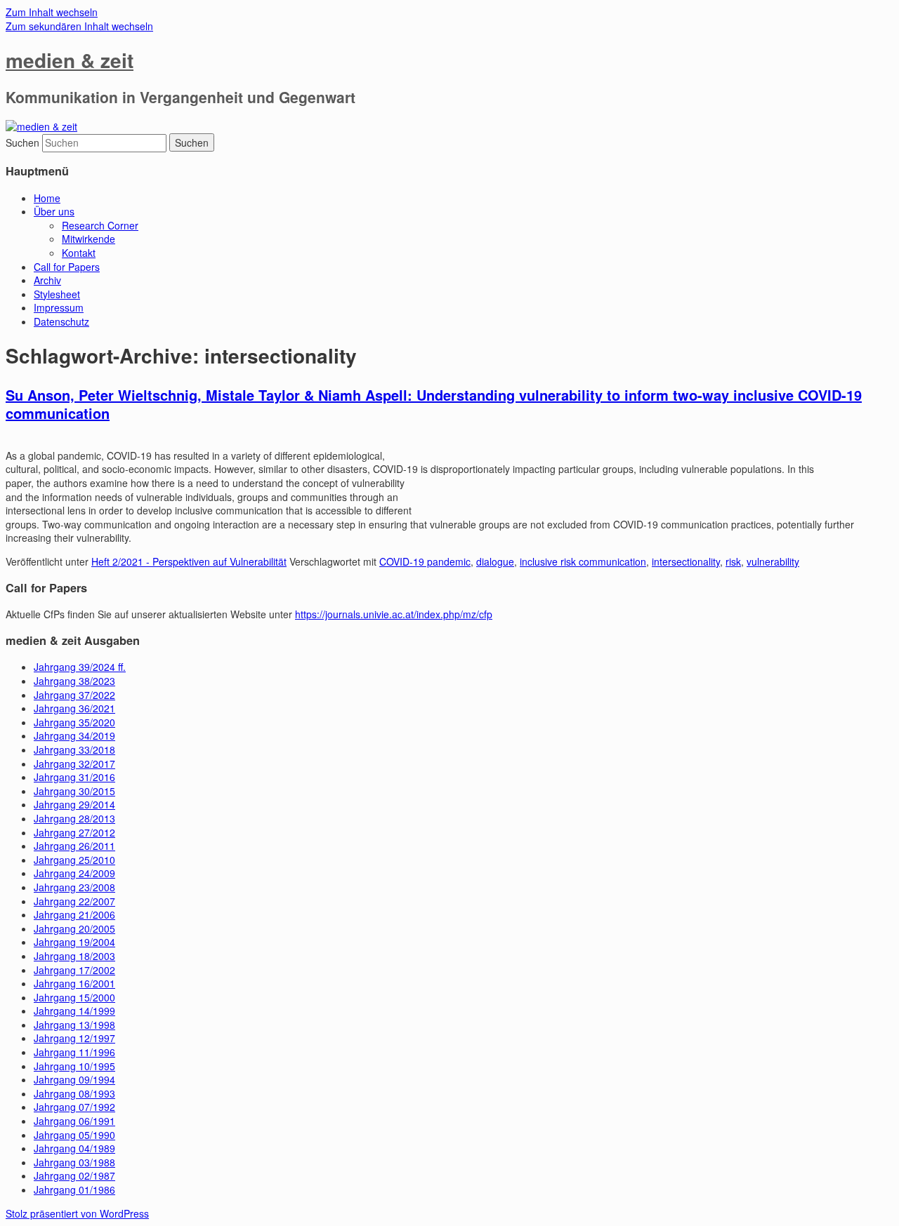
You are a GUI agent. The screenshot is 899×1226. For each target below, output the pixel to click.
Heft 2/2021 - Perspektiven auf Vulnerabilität (189, 561)
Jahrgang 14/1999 (74, 1011)
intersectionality (686, 561)
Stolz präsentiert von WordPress (77, 1213)
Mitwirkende (88, 239)
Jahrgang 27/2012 (74, 832)
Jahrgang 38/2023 (74, 681)
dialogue (495, 561)
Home (47, 198)
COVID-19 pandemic (425, 561)
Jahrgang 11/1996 (74, 1052)
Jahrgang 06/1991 (74, 1121)
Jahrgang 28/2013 (74, 818)
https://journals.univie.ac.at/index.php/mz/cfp (393, 614)
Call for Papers (67, 267)
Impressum (59, 307)
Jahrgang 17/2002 (74, 970)
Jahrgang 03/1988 (74, 1162)
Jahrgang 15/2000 (74, 997)
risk (733, 561)
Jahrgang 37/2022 (74, 695)
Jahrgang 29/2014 (74, 804)
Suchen (22, 142)
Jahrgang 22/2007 (74, 901)
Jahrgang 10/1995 (74, 1066)
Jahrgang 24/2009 (74, 873)
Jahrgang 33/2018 (74, 749)
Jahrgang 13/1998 (74, 1025)
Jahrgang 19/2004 (74, 942)
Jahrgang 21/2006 (74, 914)
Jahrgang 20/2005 (74, 928)
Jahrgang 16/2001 (74, 983)
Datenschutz (61, 321)
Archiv (47, 280)
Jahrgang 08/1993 (74, 1093)
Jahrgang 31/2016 (74, 777)
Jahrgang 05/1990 (74, 1135)
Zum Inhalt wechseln (52, 12)
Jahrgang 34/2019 (74, 735)
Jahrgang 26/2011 (74, 846)
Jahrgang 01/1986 (74, 1189)
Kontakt (79, 253)
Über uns (54, 211)
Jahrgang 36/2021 (74, 708)
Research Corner (100, 225)
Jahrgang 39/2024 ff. (80, 667)
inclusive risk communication (583, 561)
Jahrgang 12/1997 (74, 1038)
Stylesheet (57, 294)
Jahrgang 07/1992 (74, 1107)
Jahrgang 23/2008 (74, 887)
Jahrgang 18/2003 (74, 956)
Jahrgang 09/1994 (74, 1079)
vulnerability (773, 561)
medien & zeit (69, 60)
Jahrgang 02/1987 (74, 1175)
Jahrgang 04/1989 (74, 1148)
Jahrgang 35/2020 (74, 722)
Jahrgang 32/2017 (74, 764)
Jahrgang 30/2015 (74, 791)
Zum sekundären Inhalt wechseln (79, 26)
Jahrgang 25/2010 (74, 860)
